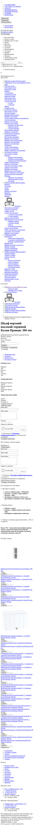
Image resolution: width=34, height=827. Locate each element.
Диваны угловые (10, 255)
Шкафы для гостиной (11, 233)
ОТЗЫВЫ (8, 13)
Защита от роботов (7, 424)
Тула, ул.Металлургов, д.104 (14, 789)
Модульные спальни (11, 154)
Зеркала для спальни (11, 167)
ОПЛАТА (8, 8)
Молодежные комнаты (12, 130)
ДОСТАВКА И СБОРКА (13, 6)
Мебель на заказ (21, 287)
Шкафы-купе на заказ (15, 290)
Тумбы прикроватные (12, 162)
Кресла (10, 224)
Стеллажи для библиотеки (16, 240)
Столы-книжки (13, 216)
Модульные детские (11, 111)
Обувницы (8, 145)
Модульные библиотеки (16, 238)
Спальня (14, 305)
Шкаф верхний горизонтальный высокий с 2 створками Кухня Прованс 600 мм (15, 710)
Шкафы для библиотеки (16, 241)
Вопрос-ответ (9, 358)
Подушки (11, 181)
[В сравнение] (12, 574)
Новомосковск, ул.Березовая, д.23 (15, 804)
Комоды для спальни (11, 164)
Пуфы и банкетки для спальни (14, 172)
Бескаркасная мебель (11, 272)
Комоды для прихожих (12, 143)
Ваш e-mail (4, 452)
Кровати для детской (11, 123)
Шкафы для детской (11, 116)
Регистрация (9, 27)
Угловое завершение (11, 248)
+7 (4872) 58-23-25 (10, 790)
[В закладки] (10, 574)
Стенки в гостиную (11, 209)
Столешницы (9, 93)
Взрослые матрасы (11, 275)
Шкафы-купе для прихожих (13, 140)
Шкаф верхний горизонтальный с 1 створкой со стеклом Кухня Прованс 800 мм (16, 668)
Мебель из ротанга (11, 191)
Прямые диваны (13, 221)
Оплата (7, 754)
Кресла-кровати (13, 262)
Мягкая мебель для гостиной (14, 219)
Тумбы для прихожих (11, 147)
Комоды (7, 184)
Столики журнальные (15, 214)
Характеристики (10, 354)
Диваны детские (10, 257)
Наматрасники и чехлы (15, 179)
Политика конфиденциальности (15, 756)
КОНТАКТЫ (9, 15)
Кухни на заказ (21, 81)
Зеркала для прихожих (12, 149)
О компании (8, 750)
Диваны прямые (10, 253)
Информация (5, 747)
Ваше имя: (4, 407)
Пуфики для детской (11, 132)
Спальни (15, 152)
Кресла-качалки (13, 263)
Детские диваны (10, 113)
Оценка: (3, 421)
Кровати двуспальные (15, 157)
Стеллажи (8, 186)
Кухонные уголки (10, 89)
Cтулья (10, 103)
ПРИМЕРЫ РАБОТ (11, 10)
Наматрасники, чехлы (12, 279)
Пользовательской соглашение (14, 757)
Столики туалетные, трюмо (13, 166)
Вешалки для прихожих (12, 142)
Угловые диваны (13, 223)
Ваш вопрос (4, 456)
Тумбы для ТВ (9, 211)
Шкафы (13, 235)
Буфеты (7, 91)
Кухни (12, 86)
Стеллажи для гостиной (12, 231)
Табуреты (11, 104)
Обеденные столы (10, 99)
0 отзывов (5, 349)
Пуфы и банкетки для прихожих (15, 150)
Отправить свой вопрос (8, 482)
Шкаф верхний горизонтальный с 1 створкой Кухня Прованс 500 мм (15, 636)
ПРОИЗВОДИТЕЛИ (11, 11)
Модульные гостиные (12, 208)
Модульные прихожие (12, 137)
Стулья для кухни (10, 101)
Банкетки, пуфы (10, 269)
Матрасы (7, 176)
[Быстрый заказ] (8, 574)
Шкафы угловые (10, 247)
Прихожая (16, 303)
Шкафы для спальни (11, 169)
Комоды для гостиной (12, 218)
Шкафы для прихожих (12, 138)
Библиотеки (8, 236)
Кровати (7, 155)
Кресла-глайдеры (13, 265)
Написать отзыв (6, 405)
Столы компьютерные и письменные (16, 118)
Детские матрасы (10, 120)
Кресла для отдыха (14, 260)
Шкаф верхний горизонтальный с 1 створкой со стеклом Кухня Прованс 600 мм (16, 657)
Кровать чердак (13, 127)
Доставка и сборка (10, 359)
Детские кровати (13, 128)
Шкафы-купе (9, 243)
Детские (14, 110)
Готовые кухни (9, 108)
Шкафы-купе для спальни (13, 171)
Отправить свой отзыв (8, 438)
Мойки (7, 106)
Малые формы (20, 182)
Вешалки (7, 193)
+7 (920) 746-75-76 (10, 792)
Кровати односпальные (15, 159)
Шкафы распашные (11, 250)
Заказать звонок (10, 69)
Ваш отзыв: (4, 411)
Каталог (3, 762)
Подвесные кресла (14, 267)
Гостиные (17, 206)
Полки (7, 188)
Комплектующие (10, 96)
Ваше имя (4, 449)
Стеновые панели (10, 94)
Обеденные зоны (10, 98)
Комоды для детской (11, 121)
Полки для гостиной (11, 228)
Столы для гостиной (11, 213)
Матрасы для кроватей (15, 177)
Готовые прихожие (11, 135)
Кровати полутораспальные (17, 160)
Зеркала (7, 196)
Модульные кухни (10, 88)
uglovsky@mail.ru (10, 794)
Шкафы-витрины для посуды (14, 245)
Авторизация (9, 25)
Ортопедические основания (13, 174)
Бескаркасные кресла (15, 226)
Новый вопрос (6, 447)
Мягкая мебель (21, 252)
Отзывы (8, 356)
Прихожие (16, 133)
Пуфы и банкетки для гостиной (15, 230)
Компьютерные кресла (12, 115)
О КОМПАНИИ (10, 5)
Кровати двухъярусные (15, 125)
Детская (14, 292)
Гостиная (17, 302)
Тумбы (7, 189)
